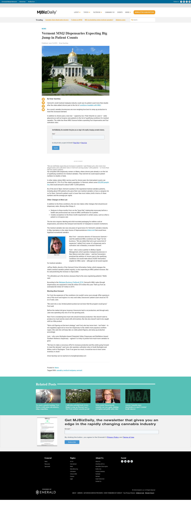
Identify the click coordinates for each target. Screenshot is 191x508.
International (73, 464)
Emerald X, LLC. (141, 490)
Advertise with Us (100, 464)
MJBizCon (31, 1)
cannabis (60, 370)
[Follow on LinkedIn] (184, 2)
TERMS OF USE (140, 493)
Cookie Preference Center (20, 500)
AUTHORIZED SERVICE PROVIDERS (93, 493)
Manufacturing (74, 469)
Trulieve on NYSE (76, 20)
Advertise (22, 1)
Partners (98, 476)
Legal (71, 479)
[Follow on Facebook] (181, 2)
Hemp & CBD (73, 474)
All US (71, 461)
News (44, 29)
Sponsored (47, 466)
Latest (76, 12)
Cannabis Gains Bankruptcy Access (57, 20)
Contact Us (98, 481)
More (127, 12)
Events (120, 12)
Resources (47, 464)
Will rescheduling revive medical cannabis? (99, 20)
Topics (86, 12)
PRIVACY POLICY (149, 493)
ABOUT (74, 493)
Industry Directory (100, 471)
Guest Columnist (100, 479)
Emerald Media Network (9, 1)
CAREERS (80, 493)
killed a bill (91, 230)
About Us (98, 461)
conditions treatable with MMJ (90, 105)
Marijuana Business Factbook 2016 (71, 282)
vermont (79, 370)
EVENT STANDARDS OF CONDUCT (113, 493)
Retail (71, 466)
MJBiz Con (98, 469)
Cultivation (73, 471)
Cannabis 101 (110, 12)
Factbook (96, 12)
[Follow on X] (187, 2)
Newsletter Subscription (144, 12)
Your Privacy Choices (129, 493)
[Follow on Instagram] (190, 2)
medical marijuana (69, 370)
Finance (72, 476)
